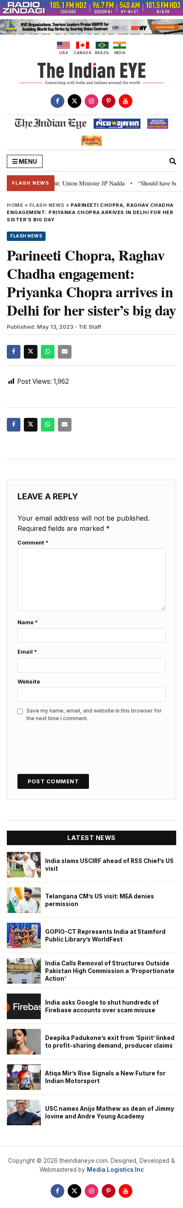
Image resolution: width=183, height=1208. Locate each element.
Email (27, 652)
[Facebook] (57, 101)
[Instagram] (91, 101)
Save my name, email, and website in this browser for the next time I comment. (94, 714)
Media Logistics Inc (115, 1169)
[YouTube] (125, 101)
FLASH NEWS (47, 205)
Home (15, 205)
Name (27, 622)
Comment (33, 542)
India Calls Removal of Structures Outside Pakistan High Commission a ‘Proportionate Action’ (109, 971)
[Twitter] (74, 101)
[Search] (172, 161)
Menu (27, 161)
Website (28, 681)
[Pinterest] (108, 101)
